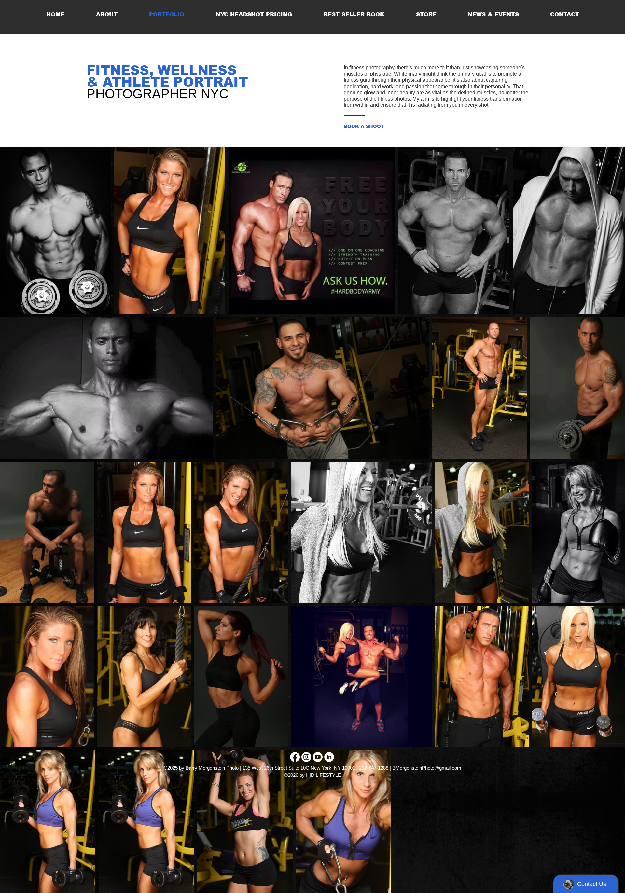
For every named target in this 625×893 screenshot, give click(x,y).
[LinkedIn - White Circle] (329, 757)
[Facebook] (295, 757)
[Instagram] (306, 757)
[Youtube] (318, 757)
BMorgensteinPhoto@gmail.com (426, 768)
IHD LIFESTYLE (323, 775)
